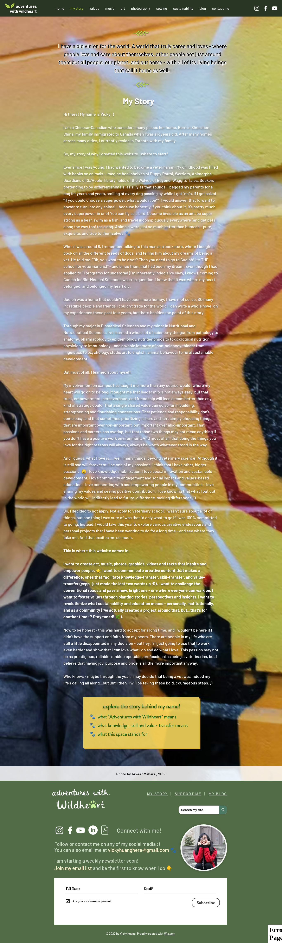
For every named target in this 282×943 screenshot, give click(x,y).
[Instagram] (59, 830)
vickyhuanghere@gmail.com (138, 850)
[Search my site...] (223, 810)
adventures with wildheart (23, 9)
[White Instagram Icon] (257, 8)
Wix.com (169, 933)
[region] (142, 363)
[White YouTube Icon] (274, 8)
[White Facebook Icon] (265, 8)
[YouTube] (80, 830)
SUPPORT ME (188, 794)
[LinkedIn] (93, 830)
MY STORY (157, 794)
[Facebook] (70, 830)
